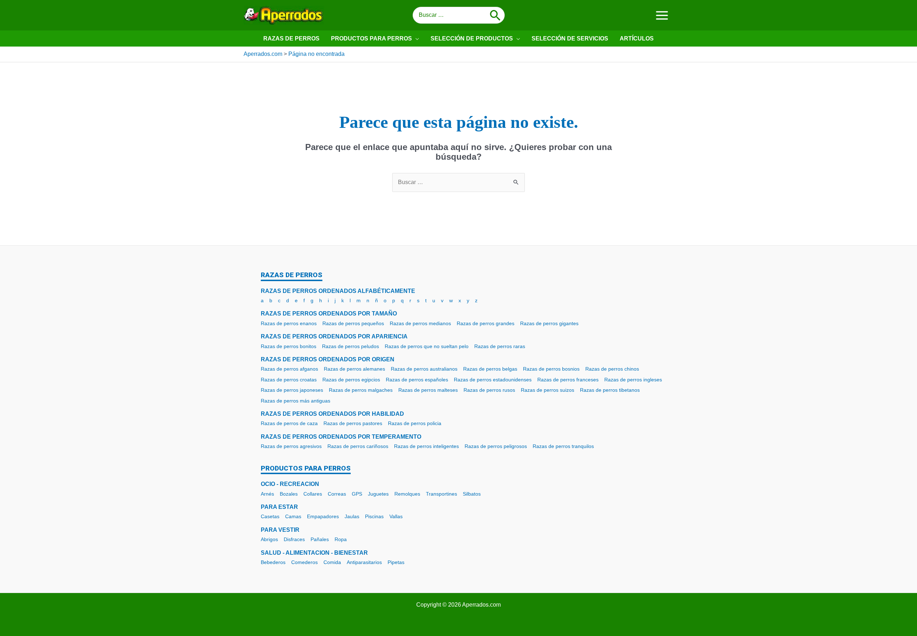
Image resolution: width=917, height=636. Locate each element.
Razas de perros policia (414, 423)
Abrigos (269, 539)
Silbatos (472, 494)
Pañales (320, 539)
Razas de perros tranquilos (563, 446)
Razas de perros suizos (547, 390)
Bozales (289, 494)
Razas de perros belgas (490, 369)
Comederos (304, 562)
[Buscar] (495, 15)
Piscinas (374, 516)
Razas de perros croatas (289, 379)
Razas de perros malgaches (361, 390)
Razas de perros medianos (420, 323)
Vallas (396, 516)
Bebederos (273, 562)
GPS (357, 494)
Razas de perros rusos (489, 390)
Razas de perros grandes (485, 323)
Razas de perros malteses (428, 390)
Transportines (441, 494)
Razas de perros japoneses (292, 390)
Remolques (407, 494)
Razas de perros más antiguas (295, 401)
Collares (312, 494)
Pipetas (396, 562)
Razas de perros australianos (424, 369)
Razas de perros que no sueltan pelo (427, 346)
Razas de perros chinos (612, 369)
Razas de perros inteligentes (426, 446)
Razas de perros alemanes (354, 369)
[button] (415, 38)
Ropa (341, 539)
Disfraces (294, 539)
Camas (293, 516)
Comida (332, 562)
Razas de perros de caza (289, 423)
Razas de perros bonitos (288, 346)
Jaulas (352, 516)
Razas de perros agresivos (291, 446)
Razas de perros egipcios (351, 379)
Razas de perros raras (499, 346)
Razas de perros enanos (289, 323)
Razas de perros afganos (289, 369)
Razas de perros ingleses (633, 379)
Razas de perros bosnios (551, 369)
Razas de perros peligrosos (496, 446)
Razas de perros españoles (417, 379)
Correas (337, 494)
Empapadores (323, 516)
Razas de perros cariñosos (357, 446)
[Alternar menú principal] (661, 15)
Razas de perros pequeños (353, 323)
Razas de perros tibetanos (610, 390)
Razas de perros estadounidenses (493, 379)
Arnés (267, 494)
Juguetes (378, 494)
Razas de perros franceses (568, 379)
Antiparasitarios (364, 562)
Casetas (270, 516)
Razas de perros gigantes (549, 323)
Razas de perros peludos (350, 346)
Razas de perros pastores (352, 423)
